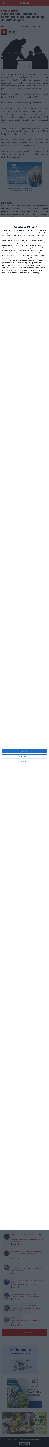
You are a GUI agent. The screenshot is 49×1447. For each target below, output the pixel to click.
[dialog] (24, 723)
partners (15, 230)
